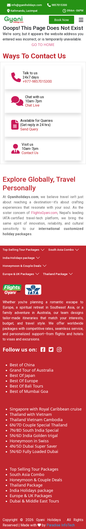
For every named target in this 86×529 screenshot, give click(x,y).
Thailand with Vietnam (31, 414)
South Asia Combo (61, 249)
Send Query (29, 129)
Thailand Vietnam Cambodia (36, 419)
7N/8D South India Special (34, 430)
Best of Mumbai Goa (29, 391)
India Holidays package (19, 258)
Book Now (61, 20)
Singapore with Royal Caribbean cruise (46, 409)
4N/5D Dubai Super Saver (33, 446)
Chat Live (32, 105)
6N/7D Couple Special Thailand (38, 425)
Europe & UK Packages (18, 274)
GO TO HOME (43, 44)
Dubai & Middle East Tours (34, 501)
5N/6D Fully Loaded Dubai (34, 451)
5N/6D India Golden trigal (34, 435)
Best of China (22, 364)
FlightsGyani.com (44, 213)
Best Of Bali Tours (26, 386)
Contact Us (30, 153)
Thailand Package (55, 274)
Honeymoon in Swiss (29, 440)
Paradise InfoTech (61, 525)
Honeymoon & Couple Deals (22, 265)
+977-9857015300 (37, 81)
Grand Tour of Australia (31, 370)
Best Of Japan (22, 375)
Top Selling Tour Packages (21, 249)
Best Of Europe (24, 380)
